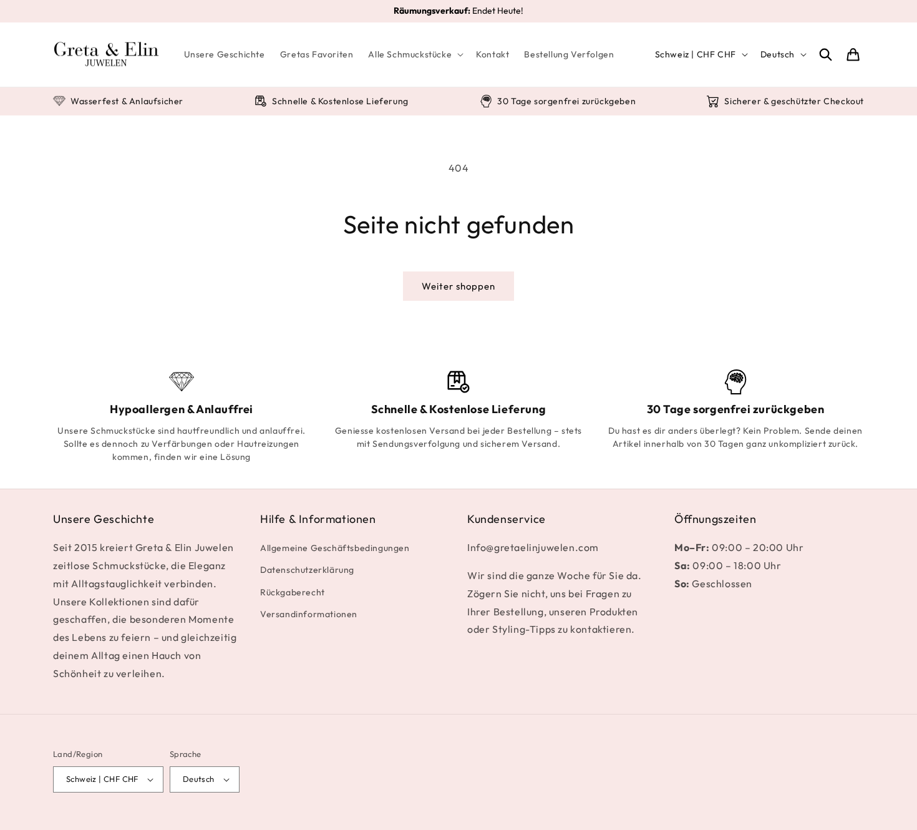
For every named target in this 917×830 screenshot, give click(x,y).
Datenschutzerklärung (307, 569)
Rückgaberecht (292, 592)
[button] (414, 54)
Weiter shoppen (458, 286)
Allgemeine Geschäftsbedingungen (335, 548)
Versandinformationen (308, 614)
